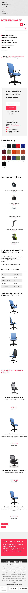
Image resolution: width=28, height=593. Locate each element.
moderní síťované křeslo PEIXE (14, 397)
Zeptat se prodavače (13, 129)
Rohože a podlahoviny (8, 40)
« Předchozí (4, 524)
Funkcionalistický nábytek (9, 37)
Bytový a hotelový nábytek (9, 42)
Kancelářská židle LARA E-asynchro (12, 58)
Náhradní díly (6, 47)
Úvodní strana (5, 2)
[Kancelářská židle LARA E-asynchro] (14, 498)
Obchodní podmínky (6, 4)
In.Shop (9, 56)
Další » (3, 527)
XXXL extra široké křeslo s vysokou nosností (14, 470)
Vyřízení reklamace (6, 6)
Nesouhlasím (13, 588)
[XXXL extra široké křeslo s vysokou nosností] (14, 461)
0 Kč (25, 24)
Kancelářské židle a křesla (9, 35)
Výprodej (4, 50)
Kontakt (3, 11)
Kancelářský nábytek (8, 45)
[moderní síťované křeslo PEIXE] (14, 388)
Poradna (3, 9)
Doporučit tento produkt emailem (13, 131)
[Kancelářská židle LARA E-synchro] (14, 425)
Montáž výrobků (5, 13)
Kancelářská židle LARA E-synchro (14, 434)
